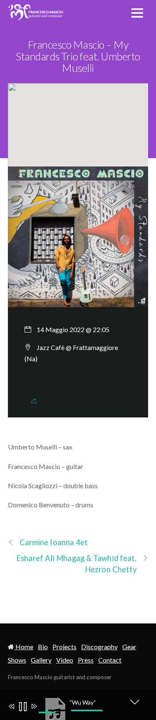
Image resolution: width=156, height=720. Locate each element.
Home (23, 646)
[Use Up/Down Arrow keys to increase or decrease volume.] (50, 712)
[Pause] (22, 707)
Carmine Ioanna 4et (54, 542)
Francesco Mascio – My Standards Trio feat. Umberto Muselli (78, 56)
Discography (99, 646)
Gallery (41, 660)
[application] (82, 704)
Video (64, 660)
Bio (43, 646)
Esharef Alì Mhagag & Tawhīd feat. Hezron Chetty (76, 564)
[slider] (74, 710)
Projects (64, 646)
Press (86, 660)
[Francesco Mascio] (36, 15)
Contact (109, 660)
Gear (129, 646)
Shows (17, 660)
